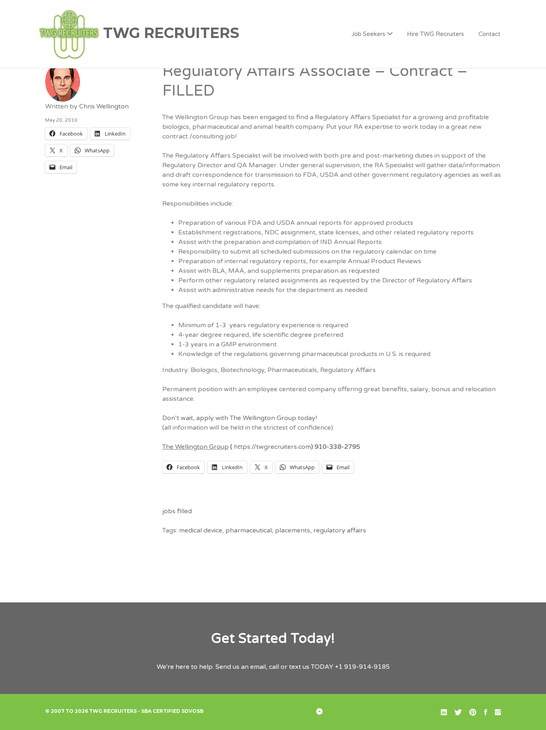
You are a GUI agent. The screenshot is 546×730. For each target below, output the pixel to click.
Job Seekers (368, 34)
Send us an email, (241, 667)
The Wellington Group (195, 447)
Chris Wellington (104, 106)
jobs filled (177, 511)
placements (292, 530)
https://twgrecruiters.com (272, 447)
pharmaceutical (248, 530)
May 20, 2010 (61, 120)
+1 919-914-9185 (362, 667)
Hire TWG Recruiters (435, 34)
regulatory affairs (339, 530)
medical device (200, 530)
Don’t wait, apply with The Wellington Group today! (239, 418)
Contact (489, 34)
